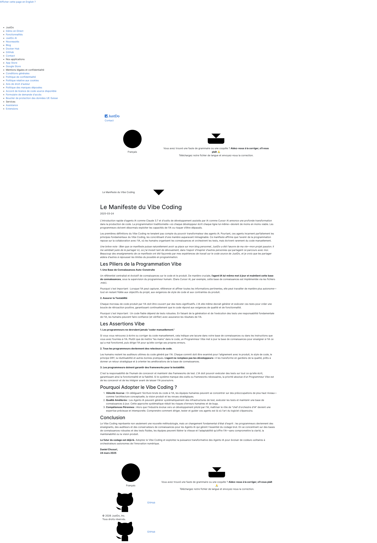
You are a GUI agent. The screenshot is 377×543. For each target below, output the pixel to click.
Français (132, 151)
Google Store (13, 66)
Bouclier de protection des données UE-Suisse (32, 98)
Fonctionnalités (14, 34)
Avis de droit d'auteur (18, 83)
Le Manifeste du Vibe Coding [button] (118, 192)
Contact (10, 55)
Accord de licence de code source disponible (31, 91)
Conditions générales (17, 73)
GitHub (10, 52)
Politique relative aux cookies (22, 80)
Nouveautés (12, 41)
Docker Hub (12, 48)
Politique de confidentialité (21, 76)
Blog (8, 45)
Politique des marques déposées (24, 87)
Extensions (12, 108)
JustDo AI (11, 38)
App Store (11, 62)
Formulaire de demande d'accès (23, 94)
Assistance (12, 105)
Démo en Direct (14, 30)
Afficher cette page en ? (18, 1)
